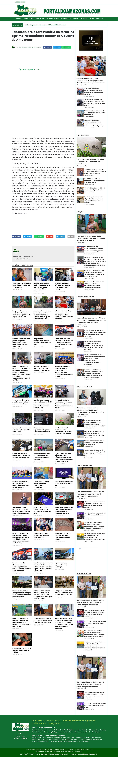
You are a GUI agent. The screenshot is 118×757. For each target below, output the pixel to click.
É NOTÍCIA (84, 19)
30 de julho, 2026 (88, 338)
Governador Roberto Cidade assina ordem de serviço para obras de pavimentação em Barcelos (90, 494)
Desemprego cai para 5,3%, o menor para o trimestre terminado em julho (42, 510)
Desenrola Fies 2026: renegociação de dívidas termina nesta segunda (21, 456)
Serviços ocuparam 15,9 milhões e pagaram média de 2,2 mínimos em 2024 (64, 593)
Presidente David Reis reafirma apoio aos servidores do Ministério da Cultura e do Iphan (94, 433)
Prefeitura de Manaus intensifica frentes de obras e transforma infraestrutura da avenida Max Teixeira (21, 622)
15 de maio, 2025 (88, 458)
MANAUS (75, 19)
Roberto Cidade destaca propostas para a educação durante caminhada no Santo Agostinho (21, 342)
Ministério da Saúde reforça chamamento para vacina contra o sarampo (62, 286)
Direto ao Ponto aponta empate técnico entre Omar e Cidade (42, 535)
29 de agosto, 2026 (82, 85)
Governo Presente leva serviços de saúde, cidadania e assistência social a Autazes (20, 484)
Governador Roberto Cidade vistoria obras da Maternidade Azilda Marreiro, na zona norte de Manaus (64, 404)
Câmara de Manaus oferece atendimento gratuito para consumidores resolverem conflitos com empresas (90, 411)
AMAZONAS (18, 19)
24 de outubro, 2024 (89, 519)
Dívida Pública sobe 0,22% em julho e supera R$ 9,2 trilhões (21, 650)
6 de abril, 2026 (88, 379)
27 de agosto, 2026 (89, 175)
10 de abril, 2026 (88, 351)
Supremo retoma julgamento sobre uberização (61, 565)
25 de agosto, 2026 (89, 192)
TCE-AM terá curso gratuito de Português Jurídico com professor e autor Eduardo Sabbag (21, 510)
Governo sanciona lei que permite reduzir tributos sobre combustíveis (21, 402)
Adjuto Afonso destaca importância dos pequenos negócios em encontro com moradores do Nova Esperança (64, 457)
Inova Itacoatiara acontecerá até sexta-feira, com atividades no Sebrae (95, 515)
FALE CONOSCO (20, 2)
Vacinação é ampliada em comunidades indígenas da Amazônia (21, 285)
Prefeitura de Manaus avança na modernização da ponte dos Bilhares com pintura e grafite (21, 594)
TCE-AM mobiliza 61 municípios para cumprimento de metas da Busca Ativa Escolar (63, 431)
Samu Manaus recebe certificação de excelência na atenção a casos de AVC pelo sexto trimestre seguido (64, 342)
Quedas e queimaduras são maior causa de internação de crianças (42, 368)
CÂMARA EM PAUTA (66, 19)
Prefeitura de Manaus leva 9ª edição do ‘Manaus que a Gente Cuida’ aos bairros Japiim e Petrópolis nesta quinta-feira (43, 567)
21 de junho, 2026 (88, 509)
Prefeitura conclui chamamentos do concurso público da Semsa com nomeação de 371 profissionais (21, 567)
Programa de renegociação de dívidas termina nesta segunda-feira (42, 341)
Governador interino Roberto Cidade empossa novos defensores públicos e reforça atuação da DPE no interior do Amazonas (93, 345)
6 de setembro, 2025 (89, 428)
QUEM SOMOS (99, 19)
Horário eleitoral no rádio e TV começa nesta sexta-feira (64, 483)
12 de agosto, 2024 (89, 530)
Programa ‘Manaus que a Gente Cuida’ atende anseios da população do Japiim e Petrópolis (21, 314)
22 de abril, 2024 (88, 541)
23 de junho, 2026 (81, 498)
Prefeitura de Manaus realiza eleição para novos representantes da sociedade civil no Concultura (43, 287)
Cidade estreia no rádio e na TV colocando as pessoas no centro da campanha (42, 456)
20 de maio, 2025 (88, 446)
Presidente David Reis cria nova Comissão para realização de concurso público (94, 442)
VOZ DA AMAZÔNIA (29, 19)
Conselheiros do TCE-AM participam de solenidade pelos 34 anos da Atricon (43, 620)
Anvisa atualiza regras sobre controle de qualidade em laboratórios (42, 484)
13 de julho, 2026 (81, 417)
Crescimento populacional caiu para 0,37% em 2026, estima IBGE (21, 430)
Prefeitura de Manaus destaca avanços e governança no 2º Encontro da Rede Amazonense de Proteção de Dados (64, 371)
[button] (47, 47)
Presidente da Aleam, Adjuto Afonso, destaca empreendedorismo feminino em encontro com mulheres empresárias (91, 321)
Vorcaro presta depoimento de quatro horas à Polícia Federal (42, 430)
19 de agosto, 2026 (82, 327)
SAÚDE (92, 19)
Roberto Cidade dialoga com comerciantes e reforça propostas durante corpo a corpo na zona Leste (64, 315)
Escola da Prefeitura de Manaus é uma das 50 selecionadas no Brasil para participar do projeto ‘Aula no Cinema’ (43, 594)
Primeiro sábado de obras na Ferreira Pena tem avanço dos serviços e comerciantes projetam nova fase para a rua (43, 315)
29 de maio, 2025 (88, 437)
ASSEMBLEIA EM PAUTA (53, 19)
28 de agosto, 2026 (89, 107)
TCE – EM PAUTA (40, 19)
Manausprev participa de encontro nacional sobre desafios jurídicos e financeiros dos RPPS (64, 510)
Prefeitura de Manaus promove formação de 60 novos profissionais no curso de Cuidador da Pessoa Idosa (43, 404)
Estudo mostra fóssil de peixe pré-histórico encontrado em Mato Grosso (63, 536)
